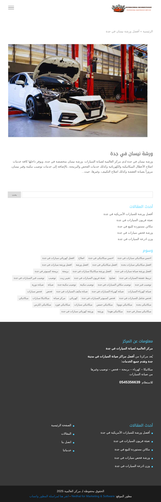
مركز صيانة (59, 298)
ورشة (100, 311)
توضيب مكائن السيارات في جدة (114, 284)
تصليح (112, 278)
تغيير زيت (65, 278)
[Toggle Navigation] (11, 8)
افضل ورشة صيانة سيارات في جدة (133, 271)
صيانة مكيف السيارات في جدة (72, 291)
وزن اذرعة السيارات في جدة (135, 239)
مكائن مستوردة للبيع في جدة (135, 226)
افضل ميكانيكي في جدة (104, 264)
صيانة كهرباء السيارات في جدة (108, 291)
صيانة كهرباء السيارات (139, 291)
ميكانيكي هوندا (115, 311)
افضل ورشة (82, 264)
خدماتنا (67, 450)
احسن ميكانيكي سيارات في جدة (134, 258)
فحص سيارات (34, 291)
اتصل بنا (66, 442)
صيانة (50, 284)
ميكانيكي (23, 298)
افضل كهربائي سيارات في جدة (58, 258)
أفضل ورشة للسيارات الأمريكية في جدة (128, 214)
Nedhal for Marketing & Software (93, 496)
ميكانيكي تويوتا (124, 304)
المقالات (66, 433)
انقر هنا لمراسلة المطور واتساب (49, 496)
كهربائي (73, 298)
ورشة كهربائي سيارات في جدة (77, 311)
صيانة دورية (38, 284)
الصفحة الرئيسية (61, 425)
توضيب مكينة (87, 284)
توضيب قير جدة (143, 284)
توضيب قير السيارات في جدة (29, 278)
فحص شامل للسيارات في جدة (135, 298)
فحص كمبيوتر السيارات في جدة (98, 298)
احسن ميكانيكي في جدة (100, 258)
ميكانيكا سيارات (40, 298)
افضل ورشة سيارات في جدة (57, 264)
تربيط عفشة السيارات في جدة (135, 278)
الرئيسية (148, 31)
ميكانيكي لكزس (42, 304)
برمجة (65, 271)
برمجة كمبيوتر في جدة (46, 271)
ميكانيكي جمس (104, 304)
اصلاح (81, 258)
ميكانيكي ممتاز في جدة (139, 311)
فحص (49, 291)
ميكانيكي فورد (62, 304)
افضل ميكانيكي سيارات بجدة (136, 264)
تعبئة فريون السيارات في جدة (135, 220)
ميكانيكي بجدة (143, 304)
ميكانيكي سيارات (83, 304)
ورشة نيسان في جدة (131, 153)
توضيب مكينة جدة (67, 284)
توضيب (52, 278)
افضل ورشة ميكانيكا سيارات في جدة (92, 271)
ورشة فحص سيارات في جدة (135, 232)
